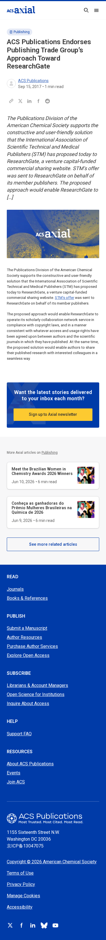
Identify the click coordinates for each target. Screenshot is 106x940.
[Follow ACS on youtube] (55, 925)
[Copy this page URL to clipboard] (11, 101)
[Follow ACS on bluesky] (44, 925)
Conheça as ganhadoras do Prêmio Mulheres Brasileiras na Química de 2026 (42, 508)
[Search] (86, 10)
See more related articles (53, 544)
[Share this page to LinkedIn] (29, 101)
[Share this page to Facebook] (38, 101)
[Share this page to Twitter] (20, 101)
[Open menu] (96, 10)
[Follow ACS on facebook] (21, 925)
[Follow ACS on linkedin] (32, 925)
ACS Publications (33, 80)
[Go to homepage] (21, 9)
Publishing (22, 32)
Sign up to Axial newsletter (53, 414)
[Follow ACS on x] (10, 925)
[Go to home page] (53, 818)
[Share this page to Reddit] (47, 101)
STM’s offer (64, 298)
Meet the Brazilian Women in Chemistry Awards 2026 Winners (42, 471)
